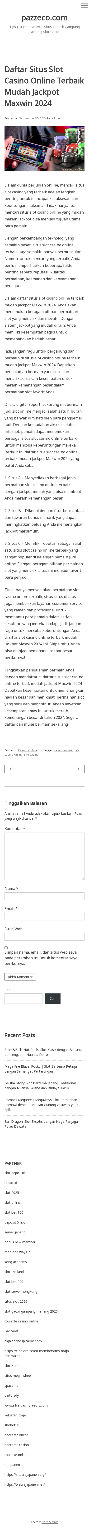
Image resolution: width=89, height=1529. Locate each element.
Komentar (15, 828)
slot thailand (14, 1271)
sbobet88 (12, 1425)
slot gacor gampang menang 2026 (31, 1311)
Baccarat (12, 1331)
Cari (7, 990)
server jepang (15, 1232)
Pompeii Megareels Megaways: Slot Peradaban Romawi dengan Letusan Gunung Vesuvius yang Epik (41, 1105)
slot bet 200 (14, 1281)
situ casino (31, 754)
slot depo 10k (15, 1173)
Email (11, 908)
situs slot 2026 (16, 1301)
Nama (11, 888)
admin (55, 118)
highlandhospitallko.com (23, 1341)
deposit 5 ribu (15, 1222)
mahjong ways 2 (17, 1252)
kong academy (16, 1262)
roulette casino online (21, 1321)
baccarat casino (17, 1445)
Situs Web (14, 928)
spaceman (12, 1385)
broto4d (11, 1182)
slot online (13, 1202)
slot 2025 (12, 1192)
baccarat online (16, 1435)
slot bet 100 (14, 1212)
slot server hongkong (21, 1291)
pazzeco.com (44, 17)
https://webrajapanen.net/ (25, 1484)
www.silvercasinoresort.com (26, 1405)
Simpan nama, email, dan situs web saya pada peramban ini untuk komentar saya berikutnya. (41, 958)
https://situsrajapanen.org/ (25, 1474)
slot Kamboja (15, 1365)
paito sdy (12, 1395)
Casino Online (27, 750)
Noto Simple (50, 1522)
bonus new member (20, 1242)
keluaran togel (16, 1415)
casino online (49, 212)
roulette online (16, 1454)
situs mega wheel (18, 1375)
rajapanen (12, 1464)
